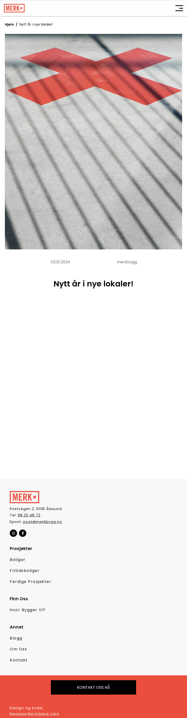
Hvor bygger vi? (28, 610)
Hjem (9, 24)
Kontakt (19, 660)
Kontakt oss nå (93, 687)
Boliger (18, 559)
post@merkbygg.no (42, 521)
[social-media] (13, 533)
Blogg (16, 638)
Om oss (18, 649)
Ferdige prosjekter (30, 581)
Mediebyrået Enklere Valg (34, 714)
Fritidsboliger (25, 570)
